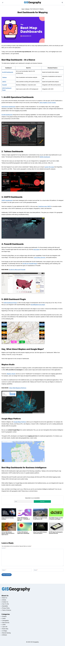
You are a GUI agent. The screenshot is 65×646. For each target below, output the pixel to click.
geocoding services (39, 257)
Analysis (4, 616)
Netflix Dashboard (45, 157)
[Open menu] (3, 2)
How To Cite (5, 604)
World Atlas (5, 628)
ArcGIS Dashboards (7, 72)
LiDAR (3, 624)
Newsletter (5, 606)
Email (36, 570)
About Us (4, 597)
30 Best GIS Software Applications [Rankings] (23, 532)
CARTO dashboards (7, 200)
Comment (4, 548)
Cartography (5, 620)
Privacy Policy (6, 608)
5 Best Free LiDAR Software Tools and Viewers (40, 532)
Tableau (4, 77)
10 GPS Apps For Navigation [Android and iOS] (56, 532)
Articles (4, 600)
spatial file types (49, 167)
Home (23, 9)
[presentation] (9, 512)
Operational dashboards (8, 106)
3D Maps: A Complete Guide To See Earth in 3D (40, 518)
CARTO (4, 81)
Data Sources (5, 622)
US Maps (4, 630)
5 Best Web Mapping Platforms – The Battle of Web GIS (23, 519)
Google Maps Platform (20, 422)
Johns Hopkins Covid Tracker (47, 102)
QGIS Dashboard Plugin (10, 302)
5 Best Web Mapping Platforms (17, 388)
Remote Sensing (6, 633)
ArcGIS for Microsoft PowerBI (17, 269)
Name (4, 570)
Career (4, 618)
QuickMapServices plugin (38, 304)
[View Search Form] (62, 2)
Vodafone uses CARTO (44, 206)
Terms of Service (6, 610)
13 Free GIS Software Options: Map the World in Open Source (8, 533)
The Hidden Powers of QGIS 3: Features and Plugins (56, 518)
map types (36, 249)
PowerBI (4, 84)
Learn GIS (4, 626)
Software (27, 9)
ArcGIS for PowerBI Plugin (30, 263)
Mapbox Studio (11, 373)
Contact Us (5, 602)
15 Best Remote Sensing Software (7, 518)
